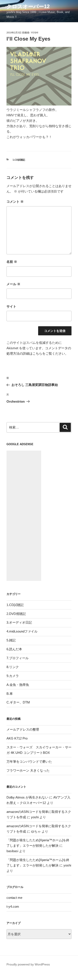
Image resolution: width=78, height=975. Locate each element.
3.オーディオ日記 (19, 622)
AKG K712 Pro (17, 738)
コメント (15, 201)
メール (13, 284)
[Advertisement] (23, 516)
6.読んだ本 (14, 649)
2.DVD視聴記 (16, 614)
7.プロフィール (17, 658)
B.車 (9, 693)
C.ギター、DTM (18, 702)
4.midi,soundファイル (21, 631)
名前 (11, 262)
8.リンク (12, 667)
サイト (11, 306)
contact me (14, 897)
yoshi (34, 32)
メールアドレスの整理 (22, 729)
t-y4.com (12, 906)
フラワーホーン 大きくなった (28, 770)
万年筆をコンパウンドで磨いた (29, 761)
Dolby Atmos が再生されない (27, 797)
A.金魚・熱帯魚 (17, 685)
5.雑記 (11, 640)
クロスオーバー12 (28, 6)
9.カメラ (12, 676)
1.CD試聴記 (19, 159)
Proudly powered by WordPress (28, 964)
